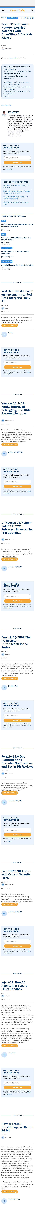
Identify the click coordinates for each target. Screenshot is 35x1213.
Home (2, 17)
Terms (29, 167)
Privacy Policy (9, 169)
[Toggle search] (32, 11)
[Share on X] (28, 18)
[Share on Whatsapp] (33, 18)
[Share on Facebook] (25, 18)
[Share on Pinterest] (30, 18)
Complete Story (6, 105)
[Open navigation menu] (3, 10)
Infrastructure (12, 17)
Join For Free (17, 162)
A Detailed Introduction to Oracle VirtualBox (17, 265)
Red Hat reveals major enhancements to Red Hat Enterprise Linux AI (17, 225)
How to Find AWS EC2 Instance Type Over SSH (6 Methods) (16, 239)
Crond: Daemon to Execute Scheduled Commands (14, 252)
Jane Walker (13, 58)
